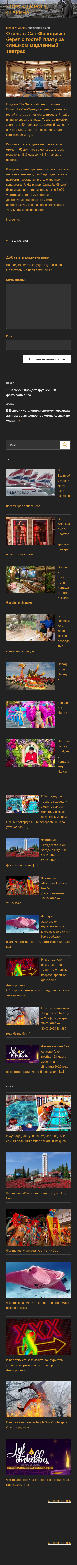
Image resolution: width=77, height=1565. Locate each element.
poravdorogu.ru (39, 27)
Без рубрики (20, 240)
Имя (9, 336)
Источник (13, 219)
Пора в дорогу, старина (27, 9)
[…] (25, 827)
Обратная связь (59, 1500)
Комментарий (17, 279)
